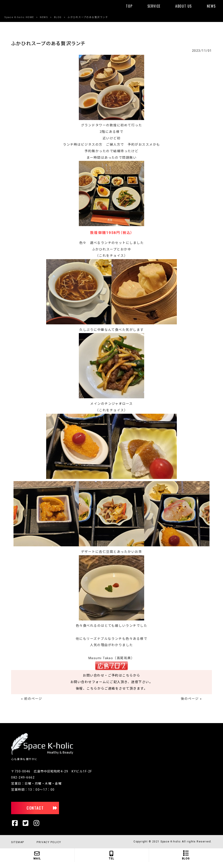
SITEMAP (17, 842)
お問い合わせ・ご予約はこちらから (111, 675)
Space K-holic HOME (19, 17)
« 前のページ (31, 699)
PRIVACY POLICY (49, 842)
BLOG (58, 17)
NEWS (44, 17)
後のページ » (191, 699)
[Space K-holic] (42, 753)
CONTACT (35, 808)
